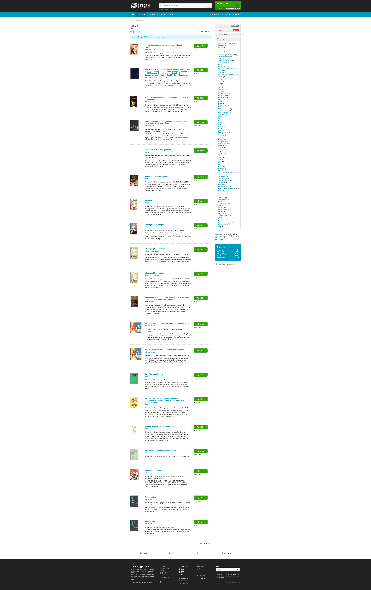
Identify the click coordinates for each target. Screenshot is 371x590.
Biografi (220, 59)
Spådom (220, 211)
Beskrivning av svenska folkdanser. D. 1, (161, 450)
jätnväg (220, 128)
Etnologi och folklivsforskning (226, 74)
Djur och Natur (222, 66)
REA (169, 14)
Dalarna (220, 64)
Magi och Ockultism (224, 140)
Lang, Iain (149, 499)
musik (219, 161)
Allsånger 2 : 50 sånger (154, 224)
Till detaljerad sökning (167, 9)
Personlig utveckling (224, 178)
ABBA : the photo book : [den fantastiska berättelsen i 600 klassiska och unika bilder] (167, 122)
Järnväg (220, 126)
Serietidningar (222, 200)
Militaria (220, 153)
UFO (219, 219)
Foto (219, 87)
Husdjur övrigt (222, 105)
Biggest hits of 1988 (153, 470)
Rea (181, 575)
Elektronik (221, 72)
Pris (163, 37)
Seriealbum (221, 194)
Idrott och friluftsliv (223, 111)
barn (219, 53)
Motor (219, 159)
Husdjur (220, 103)
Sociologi (220, 207)
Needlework (221, 169)
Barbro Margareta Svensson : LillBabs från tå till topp (167, 323)
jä (218, 120)
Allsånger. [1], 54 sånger (155, 249)
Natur (219, 163)
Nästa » (210, 32)
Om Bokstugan (215, 14)
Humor (220, 101)
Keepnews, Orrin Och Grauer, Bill (156, 77)
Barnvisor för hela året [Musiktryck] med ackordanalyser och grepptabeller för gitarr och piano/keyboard (164, 400)
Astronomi (221, 51)
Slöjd (219, 205)
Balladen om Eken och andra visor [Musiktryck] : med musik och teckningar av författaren (167, 298)
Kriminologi (221, 134)
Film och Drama (222, 78)
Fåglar (220, 89)
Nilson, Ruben (150, 301)
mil (218, 151)
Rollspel (220, 190)
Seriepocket (221, 198)
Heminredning (222, 97)
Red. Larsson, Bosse (152, 251)
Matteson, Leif (150, 326)
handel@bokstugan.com (203, 570)
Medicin (220, 145)
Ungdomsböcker (223, 221)
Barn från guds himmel (154, 374)
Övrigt (219, 227)
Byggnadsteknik (222, 62)
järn (219, 124)
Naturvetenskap (222, 165)
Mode (219, 157)
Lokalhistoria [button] (221, 34)
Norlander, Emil (151, 49)
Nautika (220, 167)
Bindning (157, 37)
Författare (147, 37)
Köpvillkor (236, 14)
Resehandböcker (223, 186)
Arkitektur (220, 49)
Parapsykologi (222, 176)
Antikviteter (221, 45)
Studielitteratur (222, 213)
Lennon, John (150, 101)
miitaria (220, 149)
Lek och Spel (222, 136)
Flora (219, 84)
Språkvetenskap (223, 209)
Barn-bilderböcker (223, 57)
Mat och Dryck (222, 144)
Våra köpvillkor (183, 583)
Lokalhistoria (152, 14)
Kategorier (140, 14)
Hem (132, 20)
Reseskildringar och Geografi (226, 188)
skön (219, 201)
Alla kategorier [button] (222, 39)
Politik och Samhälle (224, 180)
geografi (220, 91)
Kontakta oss (226, 14)
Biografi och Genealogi (225, 60)
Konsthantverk (222, 132)
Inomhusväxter (222, 115)
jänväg (220, 122)
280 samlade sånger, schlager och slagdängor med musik (166, 46)
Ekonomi (220, 70)
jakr (219, 116)
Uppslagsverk (222, 225)
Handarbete (221, 95)
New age (220, 171)
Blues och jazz (151, 497)
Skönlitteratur (222, 203)
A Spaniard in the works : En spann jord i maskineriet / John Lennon (167, 98)
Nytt (162, 14)
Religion (220, 184)
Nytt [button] (227, 26)
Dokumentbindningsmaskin (226, 68)
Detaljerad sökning (221, 572)
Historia (220, 99)
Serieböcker (221, 196)
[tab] (228, 26)
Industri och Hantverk (224, 113)
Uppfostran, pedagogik (225, 223)
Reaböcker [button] (227, 30)
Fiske (219, 82)
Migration (220, 147)
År (152, 37)
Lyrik (219, 138)
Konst (219, 130)
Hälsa (219, 107)
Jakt (219, 118)
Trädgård (220, 217)
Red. (147, 152)
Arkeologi (220, 47)
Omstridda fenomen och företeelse (228, 173)
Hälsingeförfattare (223, 109)
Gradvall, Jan (150, 126)
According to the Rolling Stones (158, 149)
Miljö (219, 155)
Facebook (202, 578)
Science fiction (222, 192)
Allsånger (148, 200)
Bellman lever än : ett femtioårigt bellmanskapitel (165, 426)
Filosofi (220, 80)
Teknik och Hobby (223, 215)
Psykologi (220, 182)
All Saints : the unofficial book (157, 176)
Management (222, 142)
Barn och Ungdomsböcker (226, 55)
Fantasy (220, 76)
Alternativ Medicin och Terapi (226, 43)
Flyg (219, 86)
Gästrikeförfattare (223, 93)
